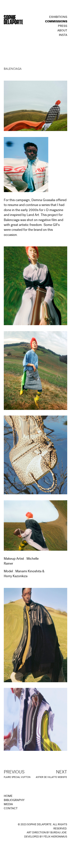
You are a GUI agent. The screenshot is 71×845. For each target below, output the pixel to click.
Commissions (56, 21)
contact (11, 808)
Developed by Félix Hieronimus (45, 837)
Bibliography (14, 800)
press (62, 26)
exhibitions (58, 17)
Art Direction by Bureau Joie (47, 832)
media (8, 804)
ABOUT (62, 30)
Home (8, 796)
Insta (63, 35)
